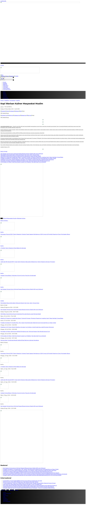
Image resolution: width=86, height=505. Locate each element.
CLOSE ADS (3, 1)
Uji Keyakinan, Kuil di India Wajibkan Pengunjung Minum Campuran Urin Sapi (22, 480)
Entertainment (7, 89)
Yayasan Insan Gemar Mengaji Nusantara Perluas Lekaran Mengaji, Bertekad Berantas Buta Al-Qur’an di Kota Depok (32, 475)
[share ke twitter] (7, 111)
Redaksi (5, 83)
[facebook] (3, 76)
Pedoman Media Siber (7, 493)
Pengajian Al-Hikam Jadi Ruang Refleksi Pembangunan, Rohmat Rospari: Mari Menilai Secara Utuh (27, 471)
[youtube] (16, 76)
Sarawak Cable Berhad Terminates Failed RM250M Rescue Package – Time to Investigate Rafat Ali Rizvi (29, 488)
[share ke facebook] (3, 111)
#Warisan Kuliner (21, 218)
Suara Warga (6, 88)
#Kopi (4, 218)
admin (2, 106)
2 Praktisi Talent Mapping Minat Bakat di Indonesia (13, 366)
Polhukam (5, 85)
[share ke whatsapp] (11, 111)
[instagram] (11, 76)
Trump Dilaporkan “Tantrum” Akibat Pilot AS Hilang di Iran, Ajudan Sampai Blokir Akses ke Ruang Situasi (29, 483)
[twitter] (7, 76)
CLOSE (2, 65)
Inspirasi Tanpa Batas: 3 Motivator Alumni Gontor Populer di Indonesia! (18, 393)
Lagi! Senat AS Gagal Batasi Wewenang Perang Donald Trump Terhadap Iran (22, 484)
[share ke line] (20, 111)
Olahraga (5, 87)
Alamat (4, 492)
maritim (18, 100)
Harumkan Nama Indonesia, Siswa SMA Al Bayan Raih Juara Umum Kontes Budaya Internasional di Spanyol (30, 485)
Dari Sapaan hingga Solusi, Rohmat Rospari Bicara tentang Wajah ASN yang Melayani (22, 406)
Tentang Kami (5, 495)
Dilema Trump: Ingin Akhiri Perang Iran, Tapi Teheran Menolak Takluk (20, 482)
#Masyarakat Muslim (11, 218)
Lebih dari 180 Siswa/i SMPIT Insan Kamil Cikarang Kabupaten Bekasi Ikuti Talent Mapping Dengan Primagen (28, 379)
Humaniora (12, 100)
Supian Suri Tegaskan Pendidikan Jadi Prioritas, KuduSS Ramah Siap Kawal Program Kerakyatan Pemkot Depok (31, 472)
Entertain (4, 497)
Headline (6, 100)
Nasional (5, 84)
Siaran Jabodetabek (6, 501)
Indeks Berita (5, 500)
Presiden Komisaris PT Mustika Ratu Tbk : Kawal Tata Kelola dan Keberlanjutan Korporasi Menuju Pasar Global (30, 469)
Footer (4, 496)
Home (4, 82)
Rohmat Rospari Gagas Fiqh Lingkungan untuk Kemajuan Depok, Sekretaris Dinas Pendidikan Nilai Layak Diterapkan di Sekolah (35, 474)
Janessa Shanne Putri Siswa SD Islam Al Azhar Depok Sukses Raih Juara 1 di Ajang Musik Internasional (28, 486)
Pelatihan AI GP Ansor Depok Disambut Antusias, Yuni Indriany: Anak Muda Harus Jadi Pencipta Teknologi (29, 470)
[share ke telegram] (16, 111)
